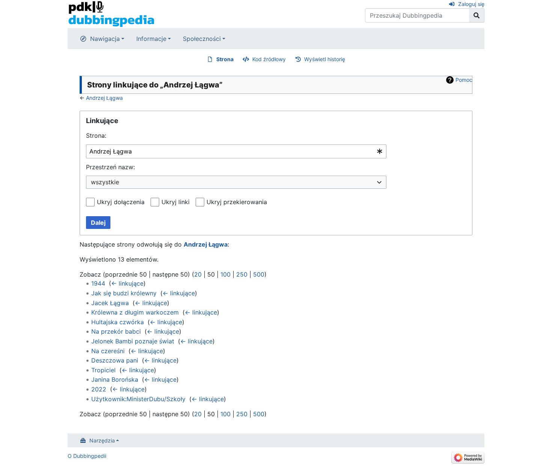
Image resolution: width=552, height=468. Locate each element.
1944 (98, 283)
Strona (225, 59)
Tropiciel (103, 370)
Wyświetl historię (324, 59)
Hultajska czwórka (117, 322)
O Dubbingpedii (87, 456)
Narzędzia (102, 440)
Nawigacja (105, 38)
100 (225, 274)
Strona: (96, 135)
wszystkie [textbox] (105, 182)
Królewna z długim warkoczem (135, 312)
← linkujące (127, 283)
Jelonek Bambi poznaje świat (132, 341)
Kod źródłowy (269, 59)
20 (198, 274)
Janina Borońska (114, 379)
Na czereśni (108, 351)
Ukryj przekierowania (237, 202)
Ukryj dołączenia (121, 202)
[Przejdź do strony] (476, 15)
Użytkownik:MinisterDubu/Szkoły (138, 399)
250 (241, 274)
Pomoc (463, 80)
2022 (98, 389)
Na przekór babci (116, 331)
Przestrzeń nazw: (110, 167)
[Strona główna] (111, 13)
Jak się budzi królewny (124, 293)
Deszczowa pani (114, 360)
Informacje (151, 38)
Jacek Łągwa (110, 303)
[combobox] (236, 151)
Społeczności (202, 38)
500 (258, 274)
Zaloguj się (471, 4)
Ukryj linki (175, 202)
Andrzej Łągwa (104, 98)
